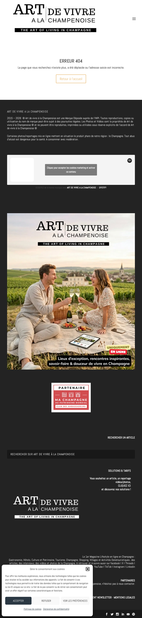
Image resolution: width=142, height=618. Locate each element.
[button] (87, 569)
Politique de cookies (32, 609)
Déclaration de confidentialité (56, 609)
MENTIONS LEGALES (124, 597)
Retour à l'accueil (71, 79)
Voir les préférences (75, 600)
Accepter (18, 600)
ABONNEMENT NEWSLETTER (97, 597)
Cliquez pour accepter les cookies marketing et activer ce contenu (71, 169)
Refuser (46, 600)
